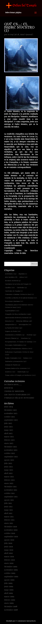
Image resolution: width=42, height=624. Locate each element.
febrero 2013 (9, 440)
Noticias (31, 335)
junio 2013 (8, 427)
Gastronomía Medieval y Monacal (18, 317)
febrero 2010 (9, 560)
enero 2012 (8, 483)
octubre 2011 (9, 493)
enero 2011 (8, 523)
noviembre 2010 (10, 530)
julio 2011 (8, 503)
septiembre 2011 (11, 497)
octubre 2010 (9, 533)
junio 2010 (8, 547)
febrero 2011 (9, 520)
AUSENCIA (8, 388)
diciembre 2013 (10, 410)
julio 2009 (8, 583)
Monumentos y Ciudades (14, 335)
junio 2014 (8, 407)
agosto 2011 (9, 500)
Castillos (10, 287)
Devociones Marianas (14, 301)
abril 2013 (8, 433)
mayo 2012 (8, 470)
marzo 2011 (9, 517)
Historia (9, 321)
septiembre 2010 (11, 537)
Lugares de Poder (12, 331)
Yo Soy (10, 35)
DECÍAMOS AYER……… (13, 385)
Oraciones (25, 338)
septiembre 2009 (11, 577)
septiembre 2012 (11, 457)
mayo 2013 (8, 430)
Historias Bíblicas (24, 321)
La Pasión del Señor (13, 328)
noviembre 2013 (10, 413)
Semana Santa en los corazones (17, 368)
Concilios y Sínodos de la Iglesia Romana (21, 298)
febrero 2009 (9, 600)
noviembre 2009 (11, 570)
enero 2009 (9, 603)
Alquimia (23, 274)
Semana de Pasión (12, 365)
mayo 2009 (8, 590)
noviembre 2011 (10, 490)
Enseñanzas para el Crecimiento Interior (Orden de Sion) (19, 306)
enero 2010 (8, 563)
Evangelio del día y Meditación (18, 314)
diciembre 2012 (10, 447)
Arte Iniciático (11, 277)
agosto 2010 (9, 540)
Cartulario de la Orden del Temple (18, 284)
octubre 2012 (9, 453)
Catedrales (22, 287)
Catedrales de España (14, 291)
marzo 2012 (9, 477)
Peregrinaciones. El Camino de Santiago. (20, 342)
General (28, 35)
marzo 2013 (9, 437)
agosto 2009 (9, 580)
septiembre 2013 (11, 420)
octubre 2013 (9, 417)
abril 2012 (8, 473)
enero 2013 (8, 443)
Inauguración (10, 324)
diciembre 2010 (10, 527)
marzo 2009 (9, 597)
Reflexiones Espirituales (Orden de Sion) (19, 353)
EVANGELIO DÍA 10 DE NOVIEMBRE (19, 398)
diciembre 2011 (10, 487)
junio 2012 (8, 467)
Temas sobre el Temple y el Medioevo (20, 375)
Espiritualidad (12, 311)
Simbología (23, 372)
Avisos (23, 277)
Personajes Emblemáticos (15, 345)
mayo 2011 (8, 510)
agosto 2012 (9, 460)
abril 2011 (8, 513)
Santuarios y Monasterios (15, 361)
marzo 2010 (9, 557)
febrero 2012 (9, 480)
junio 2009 (8, 587)
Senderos (10, 372)
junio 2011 (8, 507)
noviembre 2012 (10, 450)
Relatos (27, 358)
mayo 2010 (8, 550)
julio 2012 (8, 463)
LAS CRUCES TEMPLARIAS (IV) (17, 395)
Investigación (25, 324)
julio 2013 (8, 423)
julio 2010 (8, 543)
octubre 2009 (9, 573)
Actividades (10, 274)
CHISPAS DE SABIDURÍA (14, 391)
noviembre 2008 (11, 610)
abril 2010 (8, 553)
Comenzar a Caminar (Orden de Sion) (19, 294)
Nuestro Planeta (12, 338)
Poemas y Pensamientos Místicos (18, 348)
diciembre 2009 (10, 567)
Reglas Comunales (13, 358)
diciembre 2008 (10, 607)
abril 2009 (8, 593)
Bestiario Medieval (13, 280)
